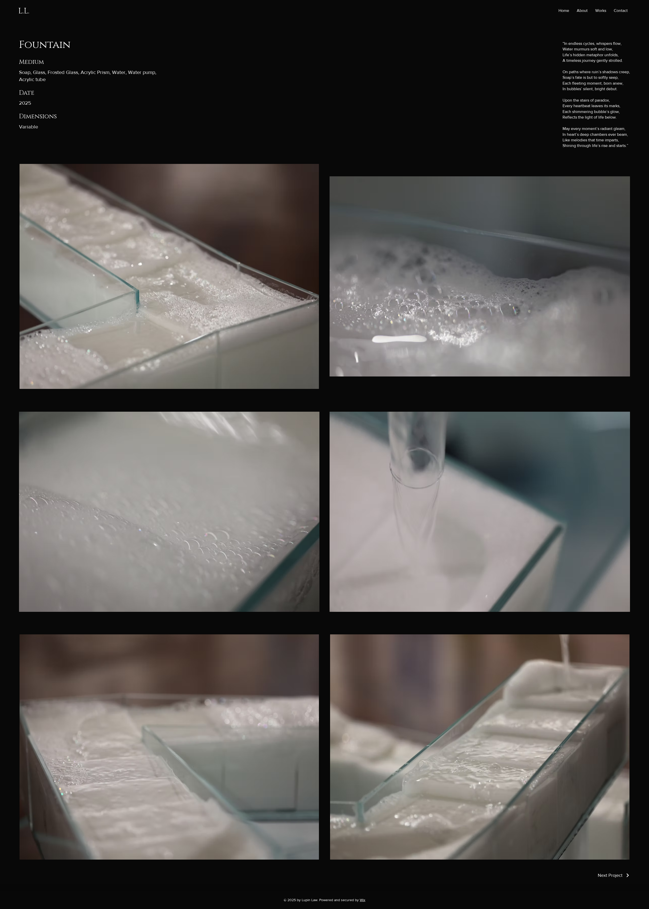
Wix (362, 900)
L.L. (23, 11)
